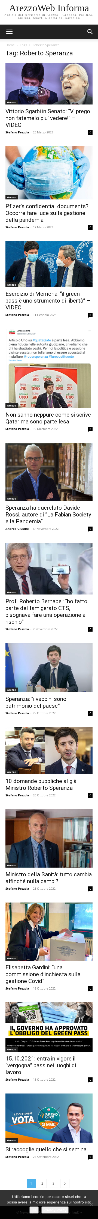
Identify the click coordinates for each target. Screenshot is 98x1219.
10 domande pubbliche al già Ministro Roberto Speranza (40, 784)
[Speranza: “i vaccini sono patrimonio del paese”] (49, 667)
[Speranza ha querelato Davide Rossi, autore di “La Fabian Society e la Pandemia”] (49, 472)
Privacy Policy (55, 1210)
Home (10, 45)
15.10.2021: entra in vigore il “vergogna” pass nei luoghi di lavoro (40, 1065)
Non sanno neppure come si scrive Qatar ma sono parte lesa (48, 418)
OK (34, 1210)
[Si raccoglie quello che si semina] (49, 1118)
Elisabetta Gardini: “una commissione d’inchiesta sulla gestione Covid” (43, 974)
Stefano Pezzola (17, 132)
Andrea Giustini (17, 529)
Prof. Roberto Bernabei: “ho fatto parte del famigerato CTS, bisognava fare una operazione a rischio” (46, 611)
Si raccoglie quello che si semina (46, 1149)
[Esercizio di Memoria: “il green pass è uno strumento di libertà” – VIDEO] (49, 264)
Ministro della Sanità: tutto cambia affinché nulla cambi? (48, 878)
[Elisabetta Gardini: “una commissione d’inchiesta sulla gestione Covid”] (49, 932)
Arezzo (11, 102)
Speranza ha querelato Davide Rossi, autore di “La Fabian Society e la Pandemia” (48, 514)
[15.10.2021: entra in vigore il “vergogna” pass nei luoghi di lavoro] (49, 1027)
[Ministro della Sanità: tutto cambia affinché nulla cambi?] (49, 838)
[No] (91, 1204)
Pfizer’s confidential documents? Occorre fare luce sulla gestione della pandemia (46, 213)
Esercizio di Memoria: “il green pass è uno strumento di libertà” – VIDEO (47, 301)
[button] (90, 32)
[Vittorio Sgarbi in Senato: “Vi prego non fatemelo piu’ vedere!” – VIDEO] (49, 83)
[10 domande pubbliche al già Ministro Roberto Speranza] (49, 751)
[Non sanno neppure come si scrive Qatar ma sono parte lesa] (49, 368)
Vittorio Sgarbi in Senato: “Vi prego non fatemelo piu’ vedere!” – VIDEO (47, 118)
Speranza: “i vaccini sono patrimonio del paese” (35, 702)
